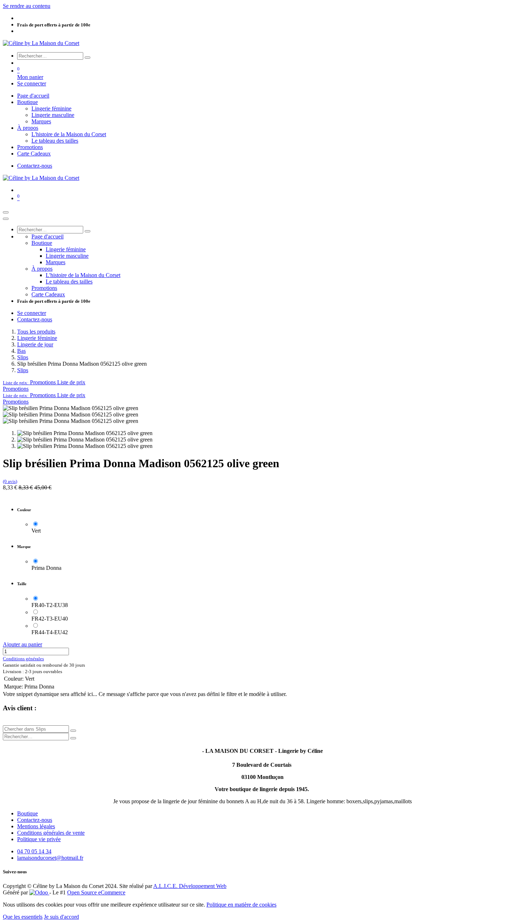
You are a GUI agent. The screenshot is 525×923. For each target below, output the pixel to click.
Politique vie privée (39, 839)
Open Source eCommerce (96, 892)
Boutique (27, 813)
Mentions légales (36, 826)
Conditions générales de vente (51, 833)
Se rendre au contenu (26, 6)
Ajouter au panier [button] (22, 644)
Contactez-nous (34, 166)
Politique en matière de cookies (241, 905)
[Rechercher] (87, 57)
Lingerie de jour (35, 344)
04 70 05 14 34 (34, 851)
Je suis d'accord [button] (61, 917)
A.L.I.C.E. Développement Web (189, 886)
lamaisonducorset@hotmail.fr (50, 858)
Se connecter (31, 83)
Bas (21, 351)
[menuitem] (33, 96)
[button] (44, 382)
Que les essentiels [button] (22, 917)
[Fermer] (6, 219)
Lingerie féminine (37, 338)
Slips (22, 357)
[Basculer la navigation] (6, 212)
